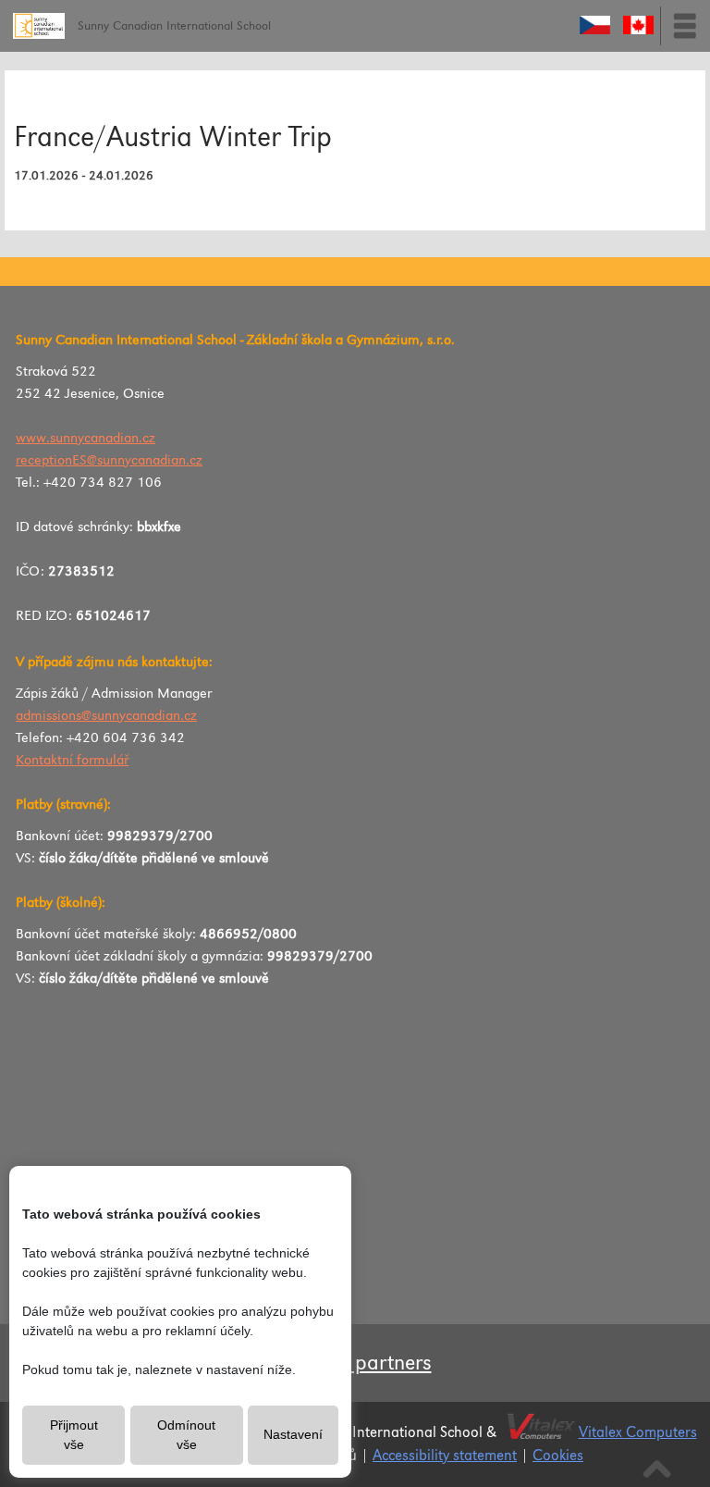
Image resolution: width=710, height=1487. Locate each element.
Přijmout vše (74, 1435)
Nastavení (293, 1434)
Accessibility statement (445, 1456)
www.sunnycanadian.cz (85, 438)
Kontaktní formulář (72, 760)
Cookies (557, 1456)
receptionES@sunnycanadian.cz (109, 460)
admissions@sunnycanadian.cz (106, 716)
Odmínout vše (186, 1435)
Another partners (355, 1363)
